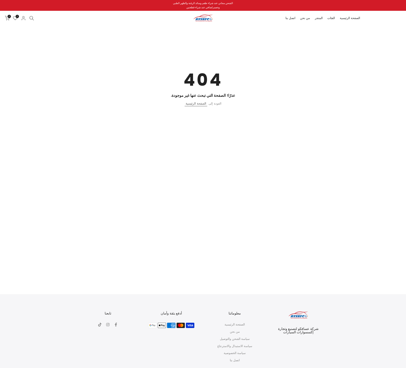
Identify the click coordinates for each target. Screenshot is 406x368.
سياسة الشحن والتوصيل (235, 339)
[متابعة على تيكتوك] (100, 324)
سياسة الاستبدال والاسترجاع (234, 346)
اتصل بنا (290, 18)
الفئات (331, 18)
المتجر (319, 18)
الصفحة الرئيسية (350, 18)
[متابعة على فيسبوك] (116, 324)
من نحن (305, 18)
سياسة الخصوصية (235, 353)
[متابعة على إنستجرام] (108, 324)
